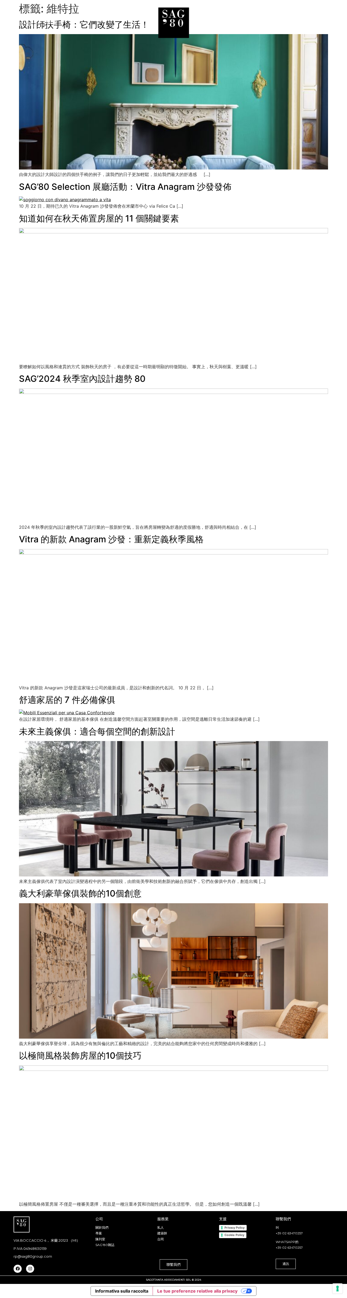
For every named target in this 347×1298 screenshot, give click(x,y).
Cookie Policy (234, 1235)
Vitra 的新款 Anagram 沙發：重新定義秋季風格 (111, 539)
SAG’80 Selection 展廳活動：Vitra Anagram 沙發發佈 (125, 186)
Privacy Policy (234, 1227)
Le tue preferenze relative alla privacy (197, 1291)
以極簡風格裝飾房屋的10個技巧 (80, 1055)
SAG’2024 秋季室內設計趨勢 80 (82, 378)
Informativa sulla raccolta (121, 1291)
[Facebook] (18, 1269)
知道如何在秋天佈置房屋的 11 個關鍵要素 (99, 218)
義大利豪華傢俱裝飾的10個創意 (80, 893)
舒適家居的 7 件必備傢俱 (67, 699)
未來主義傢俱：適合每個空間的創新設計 (97, 731)
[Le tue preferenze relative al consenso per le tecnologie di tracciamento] (337, 1288)
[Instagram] (30, 1269)
